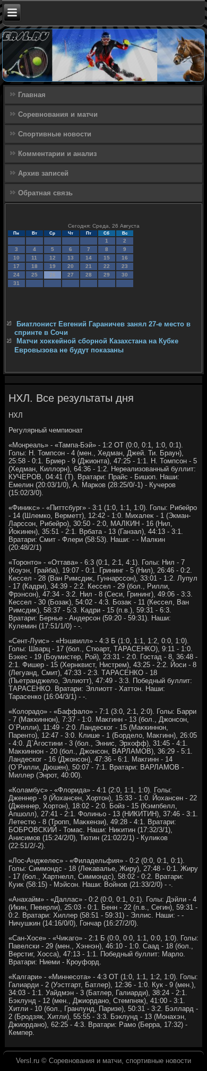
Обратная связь (45, 193)
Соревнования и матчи (58, 114)
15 (107, 258)
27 (70, 275)
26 (52, 275)
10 (16, 258)
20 (70, 266)
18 (34, 266)
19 (52, 266)
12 (52, 258)
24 (16, 275)
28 (88, 275)
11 (34, 258)
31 (16, 283)
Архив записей (43, 173)
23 (125, 266)
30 (125, 275)
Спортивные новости (54, 134)
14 (88, 258)
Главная (32, 95)
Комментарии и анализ (57, 154)
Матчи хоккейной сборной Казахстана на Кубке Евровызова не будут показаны (96, 345)
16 (125, 258)
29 (107, 275)
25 (34, 275)
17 (16, 266)
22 (107, 266)
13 (70, 258)
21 (88, 266)
